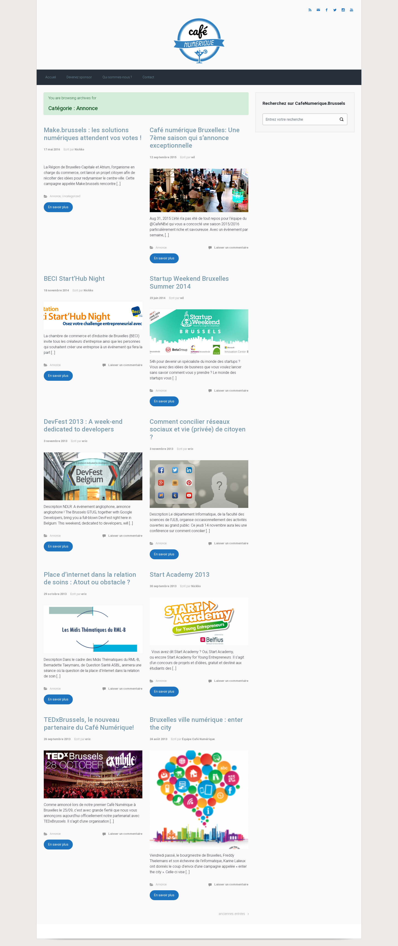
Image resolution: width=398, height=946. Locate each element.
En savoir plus (58, 207)
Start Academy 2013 (180, 574)
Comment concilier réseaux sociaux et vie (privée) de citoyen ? (198, 429)
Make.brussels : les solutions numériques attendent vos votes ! (92, 134)
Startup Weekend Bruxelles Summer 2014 (189, 282)
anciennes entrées (232, 914)
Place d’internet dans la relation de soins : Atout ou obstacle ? (90, 578)
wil (193, 157)
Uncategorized (71, 196)
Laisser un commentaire (231, 247)
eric (85, 441)
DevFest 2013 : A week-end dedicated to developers (83, 425)
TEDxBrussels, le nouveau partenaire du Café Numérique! (89, 723)
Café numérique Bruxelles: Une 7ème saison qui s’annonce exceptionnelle (195, 137)
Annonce (55, 196)
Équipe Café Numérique (198, 739)
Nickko (79, 149)
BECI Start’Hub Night (74, 278)
